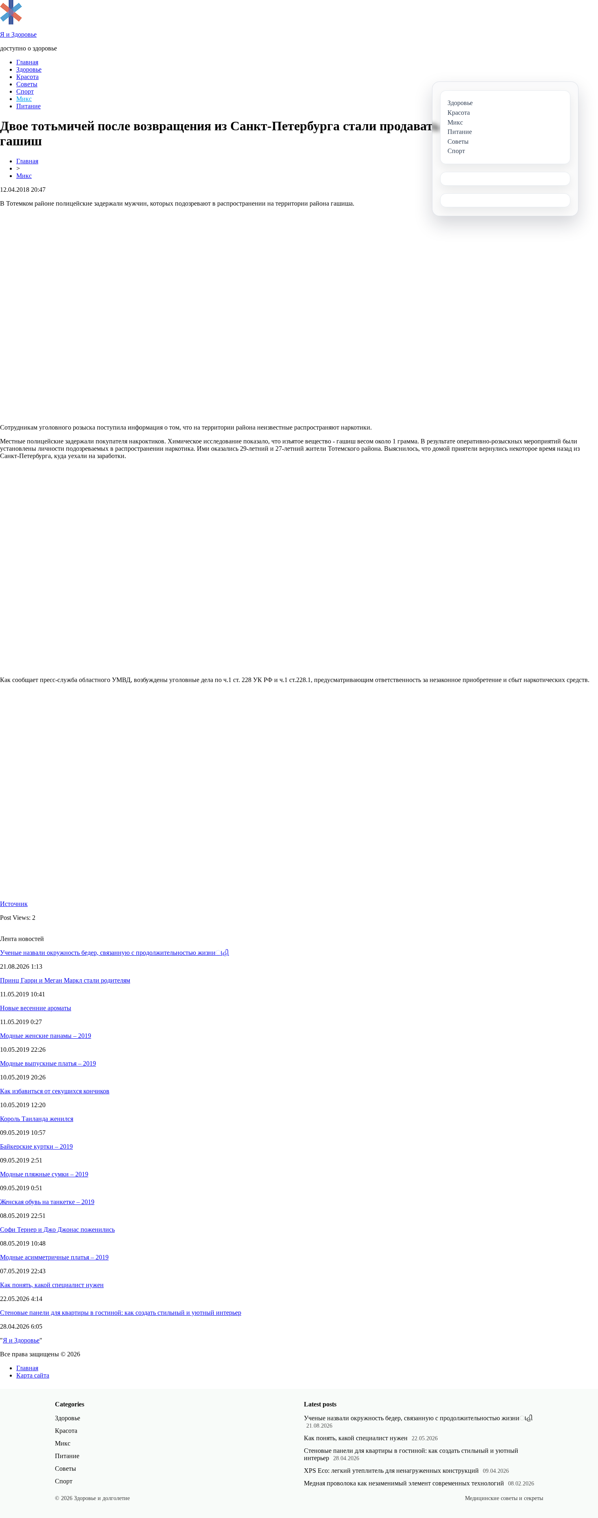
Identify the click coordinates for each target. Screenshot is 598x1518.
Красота (27, 76)
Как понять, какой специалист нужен (52, 1284)
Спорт (25, 91)
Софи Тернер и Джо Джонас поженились (57, 1229)
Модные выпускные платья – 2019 (48, 1063)
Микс (24, 98)
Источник (14, 903)
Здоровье (28, 69)
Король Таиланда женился (36, 1118)
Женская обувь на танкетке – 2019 (47, 1201)
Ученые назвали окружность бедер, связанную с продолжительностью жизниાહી (114, 952)
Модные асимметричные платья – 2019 (54, 1257)
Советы (26, 84)
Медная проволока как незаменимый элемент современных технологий (404, 1483)
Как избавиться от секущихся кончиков (54, 1091)
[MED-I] (11, 22)
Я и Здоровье (21, 1340)
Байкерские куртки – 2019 (36, 1146)
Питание (28, 106)
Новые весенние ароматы (35, 1008)
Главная (27, 62)
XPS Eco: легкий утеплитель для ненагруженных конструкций (391, 1470)
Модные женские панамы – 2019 (45, 1035)
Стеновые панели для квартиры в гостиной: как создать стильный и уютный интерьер (120, 1312)
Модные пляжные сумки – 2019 (44, 1174)
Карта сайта (32, 1375)
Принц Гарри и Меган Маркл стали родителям (65, 980)
